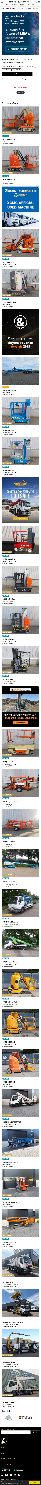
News (28, 4)
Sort (35, 74)
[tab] (3, 79)
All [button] (3, 79)
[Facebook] (12, 1474)
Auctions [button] (8, 79)
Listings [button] (24, 79)
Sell (33, 4)
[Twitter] (7, 1474)
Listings (22, 4)
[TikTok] (20, 1474)
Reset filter (20, 92)
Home (7, 4)
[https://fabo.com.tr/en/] (8, 1418)
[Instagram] (16, 1474)
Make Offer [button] (16, 79)
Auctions (14, 4)
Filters (18, 74)
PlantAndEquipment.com (11, 1479)
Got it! (34, 1482)
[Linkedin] (3, 1474)
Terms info (15, 1483)
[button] (20, 1448)
